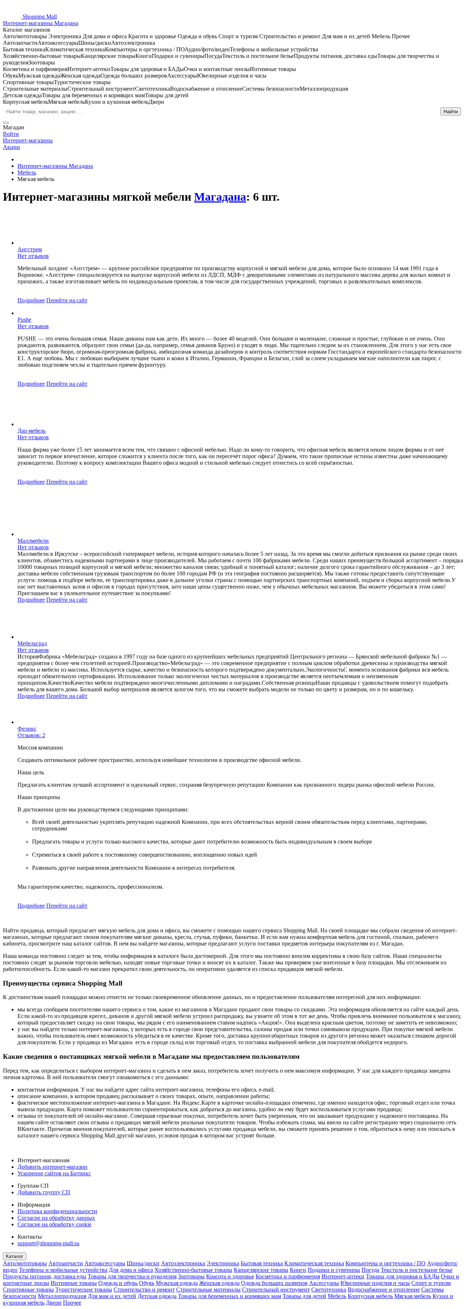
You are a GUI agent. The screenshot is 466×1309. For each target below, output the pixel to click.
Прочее (72, 1303)
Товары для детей (304, 1296)
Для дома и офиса (131, 1270)
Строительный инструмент (276, 1289)
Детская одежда (157, 1296)
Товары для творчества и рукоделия (132, 1276)
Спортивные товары (28, 1289)
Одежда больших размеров (274, 1283)
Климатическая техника (314, 1263)
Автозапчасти (65, 1263)
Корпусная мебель (370, 1296)
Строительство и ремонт (144, 1289)
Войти (11, 134)
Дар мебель (31, 431)
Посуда (370, 1270)
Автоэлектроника (183, 1263)
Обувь (146, 1283)
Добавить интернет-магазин (52, 1167)
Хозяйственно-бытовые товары (193, 1270)
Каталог (14, 1256)
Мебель (337, 1296)
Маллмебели (33, 541)
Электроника (222, 1263)
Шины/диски (143, 1263)
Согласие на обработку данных (56, 1218)
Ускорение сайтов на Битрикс (54, 1173)
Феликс (26, 729)
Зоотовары (191, 1276)
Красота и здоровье (230, 1276)
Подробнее (31, 300)
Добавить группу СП (43, 1192)
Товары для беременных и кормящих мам (229, 1296)
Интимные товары (74, 1283)
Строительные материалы (208, 1289)
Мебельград (32, 643)
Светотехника (328, 1289)
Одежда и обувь (118, 1283)
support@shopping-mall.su (48, 1243)
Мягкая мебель (412, 1296)
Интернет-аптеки (342, 1276)
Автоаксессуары (104, 1263)
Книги (298, 1270)
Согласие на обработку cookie (54, 1224)
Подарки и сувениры (334, 1270)
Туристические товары (83, 1289)
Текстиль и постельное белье (417, 1270)
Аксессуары (324, 1283)
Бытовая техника (262, 1263)
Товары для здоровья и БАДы (402, 1276)
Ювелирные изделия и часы (375, 1283)
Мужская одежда (177, 1283)
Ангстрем (29, 249)
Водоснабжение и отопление (384, 1289)
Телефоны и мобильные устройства (63, 1270)
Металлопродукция (62, 1296)
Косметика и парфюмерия (288, 1276)
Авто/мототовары (25, 1263)
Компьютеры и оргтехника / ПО (385, 1263)
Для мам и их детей (112, 1296)
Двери (54, 1303)
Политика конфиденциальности (57, 1211)
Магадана (220, 196)
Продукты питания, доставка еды (44, 1276)
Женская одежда (219, 1283)
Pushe (24, 320)
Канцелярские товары (261, 1270)
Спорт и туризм (431, 1283)
